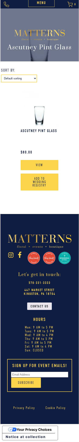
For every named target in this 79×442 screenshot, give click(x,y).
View (39, 165)
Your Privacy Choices (34, 429)
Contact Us (39, 306)
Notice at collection (26, 437)
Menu (41, 3)
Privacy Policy (24, 408)
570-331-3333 (40, 283)
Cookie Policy (56, 408)
